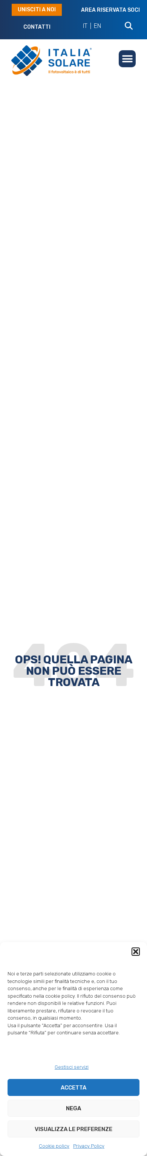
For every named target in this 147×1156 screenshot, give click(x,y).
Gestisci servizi (72, 1067)
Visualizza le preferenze (73, 1129)
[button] (135, 951)
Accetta (73, 1087)
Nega (73, 1108)
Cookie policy (54, 1146)
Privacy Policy (88, 1146)
